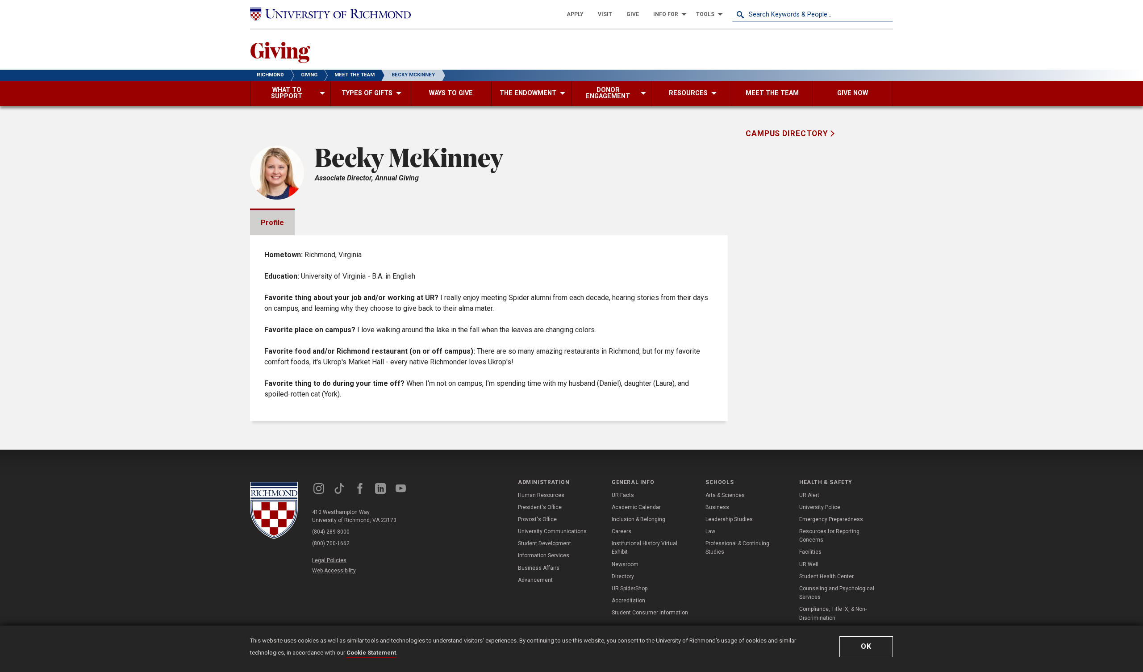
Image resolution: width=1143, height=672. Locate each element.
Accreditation (628, 600)
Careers (621, 531)
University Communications (552, 531)
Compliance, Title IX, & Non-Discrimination (833, 613)
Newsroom (625, 564)
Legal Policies (329, 560)
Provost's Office (537, 519)
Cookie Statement (371, 652)
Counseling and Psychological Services (836, 592)
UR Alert (809, 495)
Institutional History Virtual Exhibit (644, 547)
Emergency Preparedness (831, 519)
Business (717, 507)
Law (710, 531)
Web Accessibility (334, 571)
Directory (623, 576)
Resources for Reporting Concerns (829, 535)
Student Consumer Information (650, 612)
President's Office (540, 507)
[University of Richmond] (330, 14)
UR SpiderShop (629, 588)
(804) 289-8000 (331, 532)
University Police (819, 507)
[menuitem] (575, 14)
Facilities (810, 552)
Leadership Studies (729, 519)
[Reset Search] (885, 14)
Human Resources (541, 495)
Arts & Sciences (725, 495)
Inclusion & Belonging (638, 519)
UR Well (808, 564)
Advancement (535, 580)
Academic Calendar (636, 507)
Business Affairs (538, 568)
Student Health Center (826, 576)
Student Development (544, 543)
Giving (279, 50)
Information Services (543, 555)
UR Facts (623, 495)
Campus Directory (788, 133)
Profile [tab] (272, 222)
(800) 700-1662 (331, 543)
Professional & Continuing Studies (737, 547)
